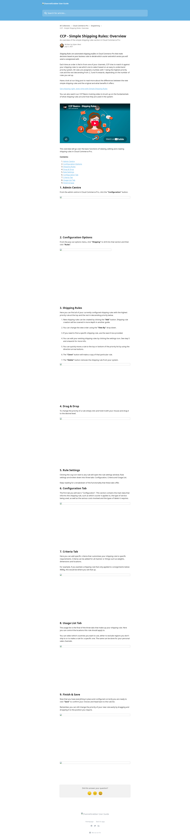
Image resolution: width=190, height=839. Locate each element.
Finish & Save (68, 183)
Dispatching (95, 26)
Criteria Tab (68, 177)
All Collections (65, 26)
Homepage (89, 822)
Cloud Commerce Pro (80, 26)
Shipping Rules (69, 166)
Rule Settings (68, 172)
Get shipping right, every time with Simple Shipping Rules (83, 88)
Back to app (100, 822)
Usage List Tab (69, 180)
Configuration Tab (70, 175)
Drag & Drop (68, 169)
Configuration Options (72, 164)
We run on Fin (96, 833)
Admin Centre (69, 161)
